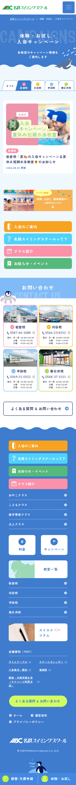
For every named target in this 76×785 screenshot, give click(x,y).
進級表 (43, 669)
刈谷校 (13, 593)
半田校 (13, 602)
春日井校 (15, 612)
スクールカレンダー (51, 662)
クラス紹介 (23, 251)
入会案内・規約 (18, 669)
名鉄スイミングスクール (22, 18)
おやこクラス (18, 495)
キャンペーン (54, 549)
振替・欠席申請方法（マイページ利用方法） (21, 681)
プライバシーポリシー (28, 722)
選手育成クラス (20, 514)
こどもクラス (18, 505)
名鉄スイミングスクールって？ (41, 239)
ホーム (17, 715)
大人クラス (16, 524)
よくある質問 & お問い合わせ (37, 701)
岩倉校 (13, 583)
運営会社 (41, 715)
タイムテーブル (18, 662)
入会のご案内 (25, 226)
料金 (22, 549)
